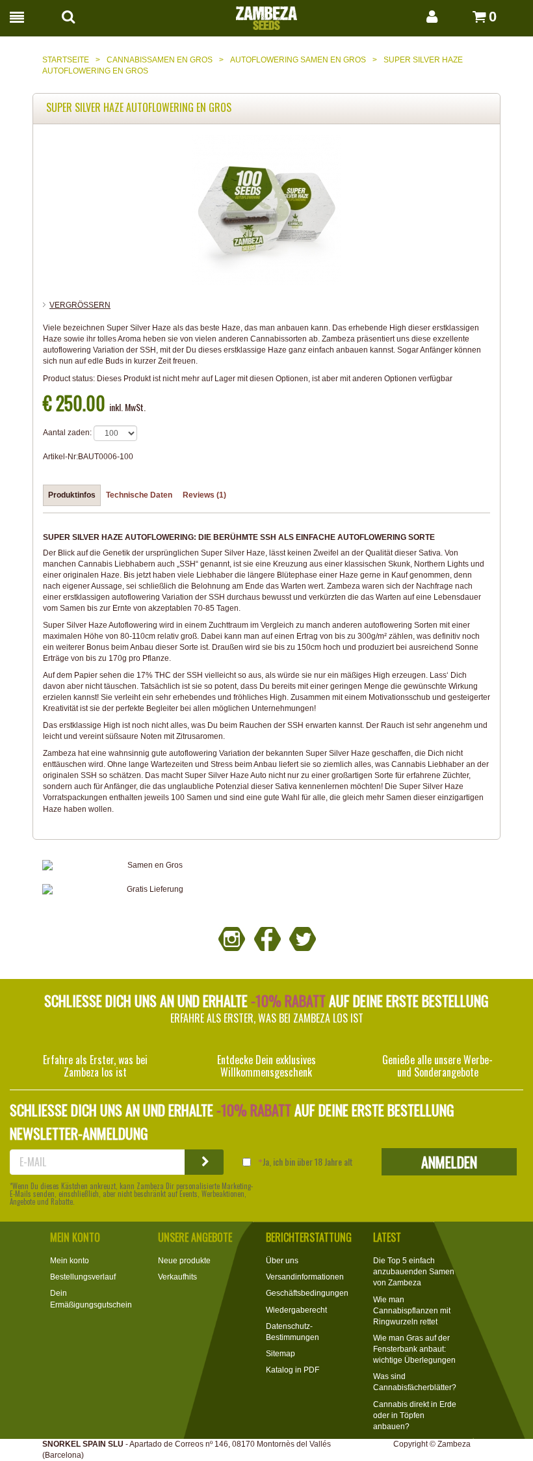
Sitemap (280, 1353)
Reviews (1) (204, 495)
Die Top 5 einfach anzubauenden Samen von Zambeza (413, 1271)
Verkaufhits (177, 1276)
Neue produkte (184, 1260)
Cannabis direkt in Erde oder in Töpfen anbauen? (414, 1415)
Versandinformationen (305, 1276)
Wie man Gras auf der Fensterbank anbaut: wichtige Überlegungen (414, 1349)
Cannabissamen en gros (160, 59)
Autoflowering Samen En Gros (298, 59)
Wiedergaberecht (296, 1310)
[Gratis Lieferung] (149, 889)
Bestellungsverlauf (83, 1276)
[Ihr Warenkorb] (464, 17)
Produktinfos (72, 495)
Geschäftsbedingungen (307, 1293)
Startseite (65, 59)
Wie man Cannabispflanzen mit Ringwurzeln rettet (411, 1310)
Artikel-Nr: (60, 456)
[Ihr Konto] (418, 17)
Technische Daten (139, 495)
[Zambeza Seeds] (266, 14)
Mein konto (69, 1260)
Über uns (282, 1260)
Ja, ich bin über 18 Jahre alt (308, 1161)
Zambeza (454, 1444)
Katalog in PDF (292, 1369)
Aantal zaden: (67, 432)
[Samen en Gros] (149, 865)
